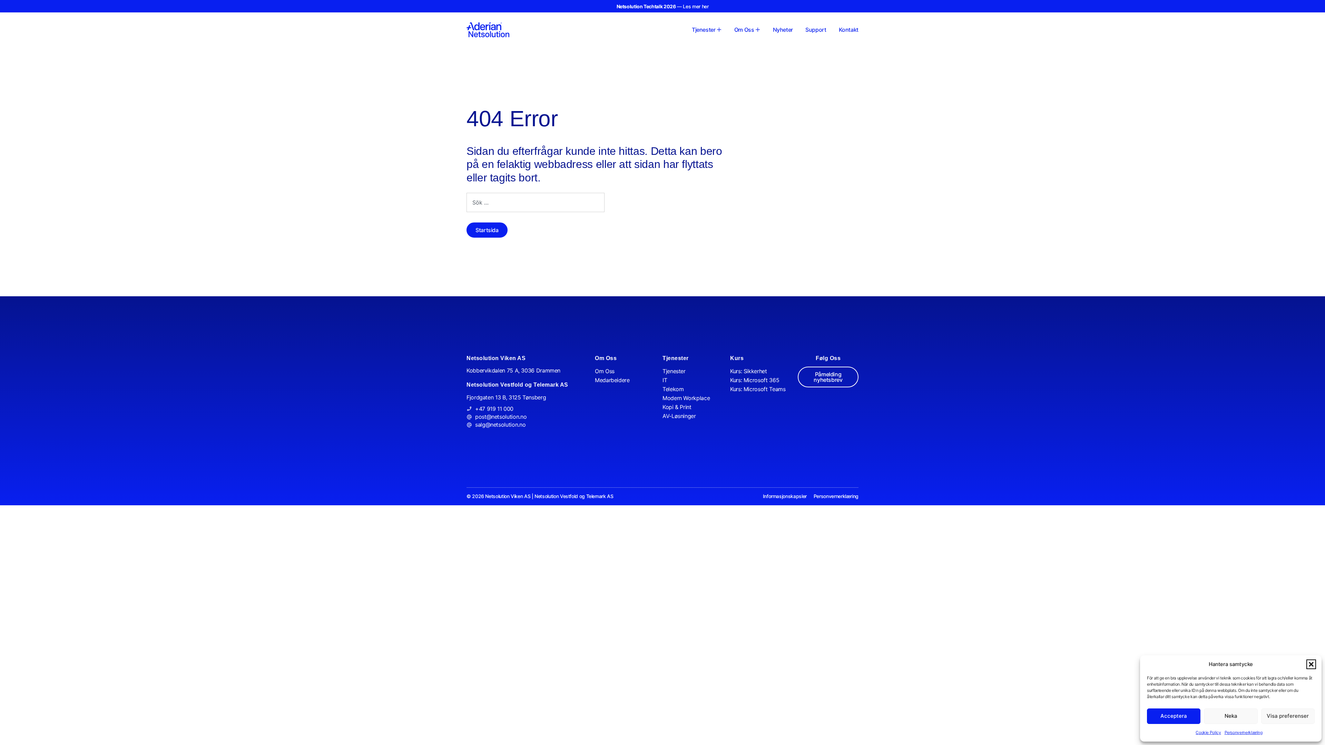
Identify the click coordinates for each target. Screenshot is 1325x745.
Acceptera (1173, 716)
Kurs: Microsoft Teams (757, 389)
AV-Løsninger (679, 416)
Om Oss (605, 371)
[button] (1311, 664)
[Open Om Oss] (757, 30)
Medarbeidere (612, 380)
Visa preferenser (1288, 716)
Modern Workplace (686, 398)
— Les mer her (663, 6)
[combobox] (536, 202)
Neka (1231, 716)
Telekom (673, 389)
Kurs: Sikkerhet (748, 371)
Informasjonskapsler (785, 496)
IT (664, 380)
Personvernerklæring (1244, 732)
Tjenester (674, 371)
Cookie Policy (1208, 732)
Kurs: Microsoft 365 (754, 380)
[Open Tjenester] (719, 30)
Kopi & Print (676, 407)
